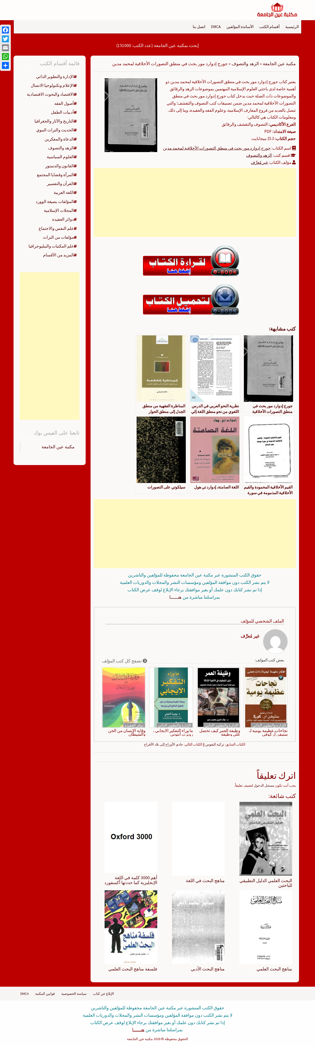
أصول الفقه (64, 103)
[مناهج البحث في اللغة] (198, 838)
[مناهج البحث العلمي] (265, 927)
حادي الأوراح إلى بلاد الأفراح (163, 744)
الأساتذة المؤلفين (239, 26)
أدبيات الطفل (62, 112)
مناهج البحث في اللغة (205, 880)
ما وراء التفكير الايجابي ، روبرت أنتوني (173, 732)
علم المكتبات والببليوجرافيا (51, 246)
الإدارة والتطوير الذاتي (269, 725)
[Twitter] (5, 38)
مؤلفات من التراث (58, 237)
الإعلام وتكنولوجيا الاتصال (52, 85)
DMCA (216, 26)
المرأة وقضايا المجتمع (55, 174)
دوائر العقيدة (134, 725)
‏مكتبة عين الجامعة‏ (58, 447)
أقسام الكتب (269, 26)
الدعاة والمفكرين (59, 139)
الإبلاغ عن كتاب (103, 993)
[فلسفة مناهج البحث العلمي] (131, 927)
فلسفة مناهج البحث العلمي (132, 969)
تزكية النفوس (214, 744)
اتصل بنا (199, 26)
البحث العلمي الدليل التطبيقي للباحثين (265, 883)
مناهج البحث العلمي (274, 969)
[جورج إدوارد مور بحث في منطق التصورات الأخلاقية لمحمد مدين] (131, 114)
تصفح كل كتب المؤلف (122, 661)
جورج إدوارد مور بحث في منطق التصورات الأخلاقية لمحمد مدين (217, 148)
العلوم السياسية (60, 156)
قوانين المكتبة (45, 993)
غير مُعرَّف (259, 162)
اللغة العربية (64, 192)
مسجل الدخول (264, 785)
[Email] (5, 47)
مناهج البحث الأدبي (208, 969)
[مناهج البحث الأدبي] (198, 927)
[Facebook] (5, 30)
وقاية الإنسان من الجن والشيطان (126, 732)
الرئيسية (292, 26)
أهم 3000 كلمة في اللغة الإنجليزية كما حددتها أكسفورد (130, 880)
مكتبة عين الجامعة (279, 63)
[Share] (5, 65)
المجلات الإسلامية (59, 210)
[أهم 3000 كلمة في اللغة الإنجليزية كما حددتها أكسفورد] (131, 837)
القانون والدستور (59, 166)
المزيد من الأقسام (58, 255)
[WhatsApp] (5, 56)
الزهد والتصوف (245, 63)
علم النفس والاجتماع (56, 228)
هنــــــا (175, 597)
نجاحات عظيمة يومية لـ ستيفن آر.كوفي (268, 732)
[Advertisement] (195, 202)
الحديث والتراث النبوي (55, 130)
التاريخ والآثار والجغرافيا (54, 121)
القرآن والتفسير (60, 183)
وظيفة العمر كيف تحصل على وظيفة (219, 732)
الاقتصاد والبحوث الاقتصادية (50, 94)
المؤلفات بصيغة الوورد (55, 201)
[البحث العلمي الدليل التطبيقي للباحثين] (265, 838)
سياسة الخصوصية (74, 993)
